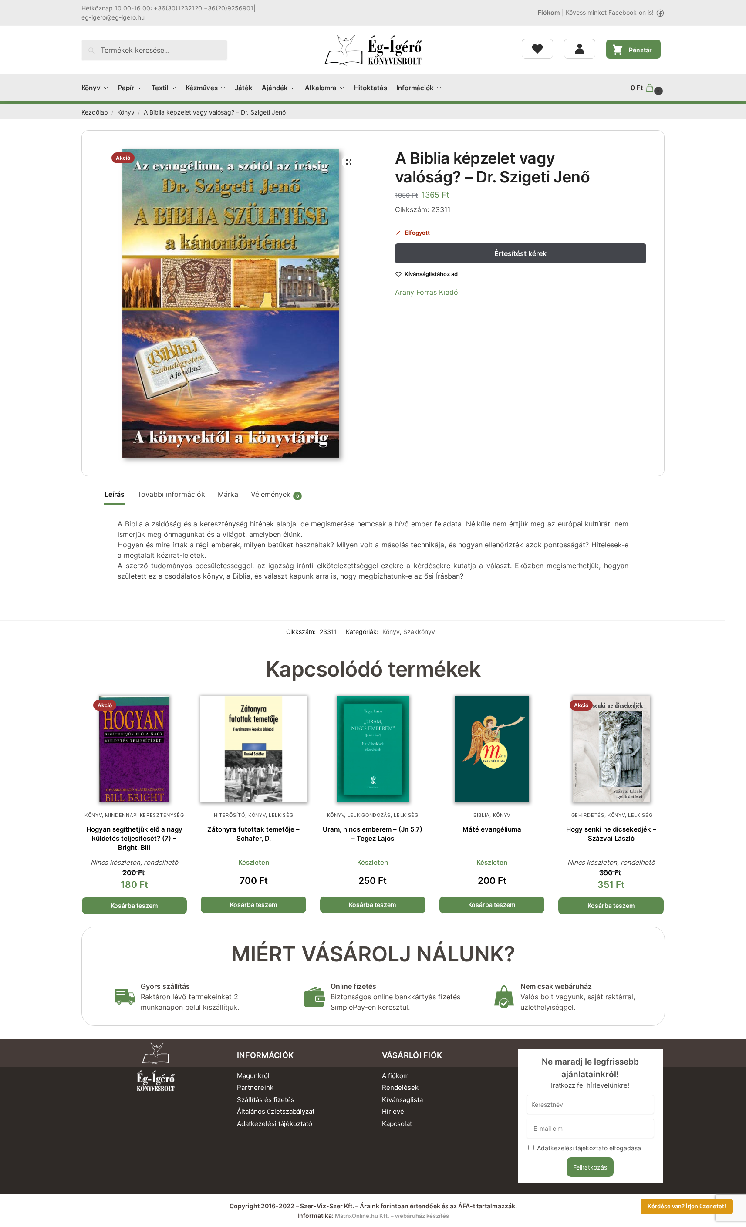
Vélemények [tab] (275, 494)
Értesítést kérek (520, 253)
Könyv (126, 112)
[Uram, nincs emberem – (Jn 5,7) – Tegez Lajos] (373, 749)
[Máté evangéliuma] (492, 749)
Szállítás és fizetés (265, 1100)
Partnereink (255, 1087)
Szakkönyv (419, 631)
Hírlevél (394, 1111)
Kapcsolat (397, 1123)
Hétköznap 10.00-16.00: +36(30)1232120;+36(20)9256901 (167, 8)
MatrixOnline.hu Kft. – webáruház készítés (392, 1215)
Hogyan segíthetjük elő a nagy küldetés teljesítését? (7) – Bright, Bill (134, 838)
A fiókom (395, 1076)
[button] (648, 88)
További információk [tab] (171, 494)
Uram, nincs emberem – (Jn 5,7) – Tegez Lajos (372, 834)
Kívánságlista (402, 1100)
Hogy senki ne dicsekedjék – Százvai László (611, 834)
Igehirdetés (587, 815)
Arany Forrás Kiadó (426, 292)
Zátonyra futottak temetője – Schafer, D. (253, 834)
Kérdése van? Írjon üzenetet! (687, 1206)
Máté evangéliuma (491, 829)
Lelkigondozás (369, 815)
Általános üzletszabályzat (275, 1111)
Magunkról (253, 1076)
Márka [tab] (228, 494)
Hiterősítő (229, 815)
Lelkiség (281, 815)
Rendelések (400, 1087)
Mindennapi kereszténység (144, 815)
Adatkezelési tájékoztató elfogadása (589, 1148)
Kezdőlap (94, 112)
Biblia (481, 815)
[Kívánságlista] (537, 49)
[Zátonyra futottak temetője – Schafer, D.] (253, 749)
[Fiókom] (579, 49)
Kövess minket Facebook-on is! (610, 12)
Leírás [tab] (115, 494)
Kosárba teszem (134, 905)
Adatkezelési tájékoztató (274, 1123)
